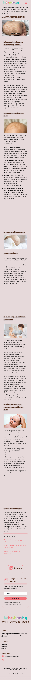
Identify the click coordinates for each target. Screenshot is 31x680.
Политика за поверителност (15, 673)
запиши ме (15, 598)
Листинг (4, 648)
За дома (4, 646)
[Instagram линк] (3, 660)
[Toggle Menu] (26, 3)
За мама (4, 644)
